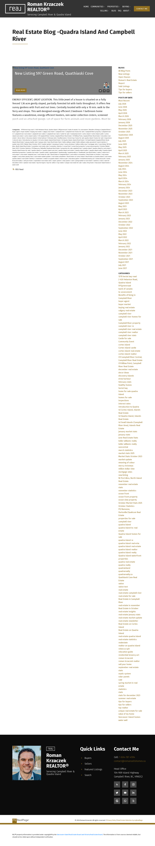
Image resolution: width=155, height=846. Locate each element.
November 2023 (125, 194)
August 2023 (123, 203)
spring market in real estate (84, 160)
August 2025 (123, 138)
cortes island (86, 134)
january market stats (31, 142)
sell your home (28, 160)
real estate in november (78, 154)
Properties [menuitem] (112, 6)
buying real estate (36, 132)
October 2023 (124, 197)
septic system (57, 160)
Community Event (76, 134)
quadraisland (54, 152)
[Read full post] (62, 80)
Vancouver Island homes (102, 163)
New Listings (124, 74)
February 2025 (124, 156)
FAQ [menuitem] (119, 11)
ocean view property (92, 146)
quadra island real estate (66, 150)
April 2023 (122, 209)
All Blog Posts (124, 71)
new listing (102, 144)
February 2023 (124, 215)
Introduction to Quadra (30, 140)
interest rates (17, 140)
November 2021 (125, 253)
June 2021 (122, 268)
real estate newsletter (59, 156)
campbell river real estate (23, 134)
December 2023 (125, 191)
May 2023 (122, 206)
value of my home (88, 163)
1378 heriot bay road (27, 129)
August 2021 (123, 262)
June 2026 (122, 107)
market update (47, 144)
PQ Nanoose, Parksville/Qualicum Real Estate (46, 148)
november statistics (56, 146)
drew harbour (42, 138)
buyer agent (16, 132)
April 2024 (122, 178)
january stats (43, 142)
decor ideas (21, 138)
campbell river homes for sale (75, 132)
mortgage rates (93, 144)
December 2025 (125, 125)
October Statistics (25, 148)
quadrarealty (63, 152)
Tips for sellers (125, 92)
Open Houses (124, 77)
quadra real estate (33, 152)
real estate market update (42, 156)
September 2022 (125, 228)
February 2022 (124, 243)
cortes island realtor (30, 136)
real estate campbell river (28, 154)
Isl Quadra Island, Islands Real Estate (73, 140)
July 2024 (122, 169)
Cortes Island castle (98, 134)
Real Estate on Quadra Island (95, 156)
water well (15, 165)
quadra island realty (96, 150)
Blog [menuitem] (113, 11)
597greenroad (62, 129)
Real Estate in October (94, 154)
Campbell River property (93, 132)
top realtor (60, 163)
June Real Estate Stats (55, 142)
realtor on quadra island (51, 158)
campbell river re (126, 326)
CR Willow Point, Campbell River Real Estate (86, 136)
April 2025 (122, 150)
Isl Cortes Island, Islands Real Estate (49, 140)
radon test (105, 152)
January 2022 (124, 246)
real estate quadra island (129, 636)
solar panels (66, 160)
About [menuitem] (126, 11)
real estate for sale (44, 154)
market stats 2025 (17, 144)
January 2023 (124, 219)
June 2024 (122, 172)
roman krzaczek (100, 158)
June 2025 (122, 144)
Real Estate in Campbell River (60, 154)
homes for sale (99, 138)
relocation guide (74, 158)
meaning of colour (58, 144)
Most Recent (124, 101)
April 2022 (122, 237)
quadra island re (37, 150)
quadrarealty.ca (73, 152)
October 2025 (124, 132)
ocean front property (78, 146)
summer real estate (29, 163)
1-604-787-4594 (127, 757)
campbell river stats (53, 134)
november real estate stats (40, 146)
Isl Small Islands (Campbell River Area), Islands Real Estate (130, 425)
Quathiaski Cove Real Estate (87, 152)
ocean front (67, 146)
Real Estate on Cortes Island (76, 156)
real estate (15, 154)
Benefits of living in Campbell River (100, 129)
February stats (52, 138)
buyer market (25, 132)
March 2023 (123, 212)
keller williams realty (69, 142)
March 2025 (123, 153)
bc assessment (83, 129)
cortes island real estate (129, 351)
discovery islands (31, 138)
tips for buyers (41, 163)
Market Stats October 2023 (32, 144)
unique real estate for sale (73, 163)
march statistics (102, 142)
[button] (142, 8)
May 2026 (122, 110)
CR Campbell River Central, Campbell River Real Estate (55, 136)
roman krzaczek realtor (129, 661)
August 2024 (123, 166)
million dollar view (81, 144)
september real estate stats (43, 160)
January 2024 (124, 187)
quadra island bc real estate (102, 148)
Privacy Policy (111, 820)
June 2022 (122, 231)
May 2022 (122, 234)
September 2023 (125, 200)
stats (101, 160)
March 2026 (123, 116)
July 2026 (122, 104)
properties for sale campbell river (71, 148)
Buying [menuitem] (125, 6)
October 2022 (124, 225)
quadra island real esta (50, 150)
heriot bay (71, 138)
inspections (108, 138)
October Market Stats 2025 (130, 503)
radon (99, 152)
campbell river (60, 132)
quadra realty (44, 152)
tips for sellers (51, 163)
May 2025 (122, 147)
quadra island (87, 148)
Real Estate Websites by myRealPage (130, 820)
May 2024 (122, 175)
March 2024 (123, 181)
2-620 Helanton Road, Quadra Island (46, 129)
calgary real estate (49, 132)
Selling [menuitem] (104, 11)
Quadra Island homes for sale (21, 150)
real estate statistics (28, 158)
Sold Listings (124, 86)
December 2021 (125, 250)
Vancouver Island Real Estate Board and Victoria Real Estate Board (80, 834)
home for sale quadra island (84, 138)
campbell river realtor (39, 134)
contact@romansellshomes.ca (130, 761)
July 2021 (122, 265)
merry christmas (70, 144)
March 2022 (123, 240)
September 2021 (125, 259)
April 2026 (122, 113)
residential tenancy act (87, 158)
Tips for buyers (125, 89)
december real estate (128, 369)
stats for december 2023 (129, 695)
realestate (39, 158)
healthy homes (62, 138)
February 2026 (124, 119)
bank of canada (73, 129)
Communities (97, 6)
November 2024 (125, 163)
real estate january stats (25, 156)
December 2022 (125, 222)
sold (72, 160)
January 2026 (124, 122)
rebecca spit (64, 158)
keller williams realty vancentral (86, 142)
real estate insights (127, 611)
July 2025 (122, 141)
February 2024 (124, 184)
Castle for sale (65, 134)
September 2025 (125, 135)
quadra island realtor (82, 150)
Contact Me (141, 9)
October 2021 (124, 256)
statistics (96, 160)
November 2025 (125, 129)
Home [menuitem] (86, 6)
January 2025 (124, 160)
